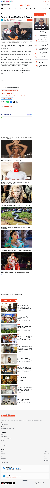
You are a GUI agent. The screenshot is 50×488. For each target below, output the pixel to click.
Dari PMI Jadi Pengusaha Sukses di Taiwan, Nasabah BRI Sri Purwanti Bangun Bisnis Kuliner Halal (24, 318)
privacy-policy (4, 436)
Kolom (45, 458)
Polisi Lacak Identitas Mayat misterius (10, 95)
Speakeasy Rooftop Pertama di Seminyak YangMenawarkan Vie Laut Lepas (24, 308)
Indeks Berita (4, 445)
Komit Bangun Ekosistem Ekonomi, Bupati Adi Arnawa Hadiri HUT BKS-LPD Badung (24, 368)
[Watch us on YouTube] (9, 1)
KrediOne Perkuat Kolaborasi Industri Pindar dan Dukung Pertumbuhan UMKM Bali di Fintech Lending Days (24, 380)
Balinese (19, 344)
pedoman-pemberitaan (6, 438)
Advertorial (46, 460)
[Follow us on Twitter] (4, 1)
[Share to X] (14, 102)
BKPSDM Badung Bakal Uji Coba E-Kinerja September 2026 (41, 27)
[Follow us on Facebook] (2, 1)
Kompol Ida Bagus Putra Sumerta (9, 93)
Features (46, 457)
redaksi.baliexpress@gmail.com (8, 428)
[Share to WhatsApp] (7, 102)
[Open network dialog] (43, 1)
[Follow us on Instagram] (7, 1)
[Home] (1, 13)
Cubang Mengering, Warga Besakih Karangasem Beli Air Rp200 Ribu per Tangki (24, 389)
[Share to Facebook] (11, 102)
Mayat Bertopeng (25, 95)
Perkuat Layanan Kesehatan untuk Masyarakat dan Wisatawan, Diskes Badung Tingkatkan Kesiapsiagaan (24, 359)
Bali (4, 13)
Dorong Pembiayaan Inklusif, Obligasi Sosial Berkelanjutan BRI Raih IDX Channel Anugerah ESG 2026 (24, 328)
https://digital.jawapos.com (11, 477)
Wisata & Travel (4, 462)
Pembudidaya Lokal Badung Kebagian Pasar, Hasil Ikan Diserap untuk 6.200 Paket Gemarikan (24, 339)
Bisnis (18, 314)
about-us (3, 444)
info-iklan (3, 442)
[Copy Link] (17, 102)
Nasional (19, 396)
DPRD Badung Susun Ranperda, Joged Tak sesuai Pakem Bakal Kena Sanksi (43, 50)
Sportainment (4, 455)
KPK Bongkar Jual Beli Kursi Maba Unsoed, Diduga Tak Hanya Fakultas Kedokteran (24, 399)
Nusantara (3, 458)
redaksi (2, 434)
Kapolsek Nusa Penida (7, 98)
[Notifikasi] (46, 1)
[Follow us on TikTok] (11, 1)
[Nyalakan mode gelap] (48, 1)
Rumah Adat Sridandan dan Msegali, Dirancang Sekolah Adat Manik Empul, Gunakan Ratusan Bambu (24, 349)
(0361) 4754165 (4, 424)
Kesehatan (46, 453)
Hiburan (2, 457)
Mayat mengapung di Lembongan (10, 90)
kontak (2, 440)
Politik (45, 451)
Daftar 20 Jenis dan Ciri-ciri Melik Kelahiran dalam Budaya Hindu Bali (43, 62)
